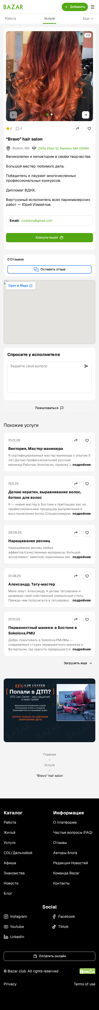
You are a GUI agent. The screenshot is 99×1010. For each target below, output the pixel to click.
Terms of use (84, 984)
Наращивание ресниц (29, 540)
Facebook (66, 916)
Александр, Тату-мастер (31, 584)
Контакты (61, 883)
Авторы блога (65, 852)
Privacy (10, 984)
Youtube (17, 926)
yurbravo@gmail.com (36, 220)
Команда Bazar (66, 873)
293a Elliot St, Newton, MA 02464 (63, 148)
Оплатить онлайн (52, 956)
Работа (10, 18)
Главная (49, 754)
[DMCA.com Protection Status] (87, 971)
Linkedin (17, 936)
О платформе (65, 822)
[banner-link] (49, 710)
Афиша (10, 863)
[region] (49, 76)
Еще (86, 18)
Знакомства (14, 873)
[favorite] (89, 128)
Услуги (49, 18)
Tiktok (63, 926)
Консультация (47, 237)
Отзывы (60, 842)
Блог (8, 893)
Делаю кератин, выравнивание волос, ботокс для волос (44, 495)
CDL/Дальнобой (18, 852)
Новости (11, 883)
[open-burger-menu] (92, 7)
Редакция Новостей (70, 863)
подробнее (82, 465)
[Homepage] (13, 7)
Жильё (9, 832)
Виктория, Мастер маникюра (35, 448)
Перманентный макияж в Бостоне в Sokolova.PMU (42, 630)
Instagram (18, 916)
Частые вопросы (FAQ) (72, 832)
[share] (77, 128)
